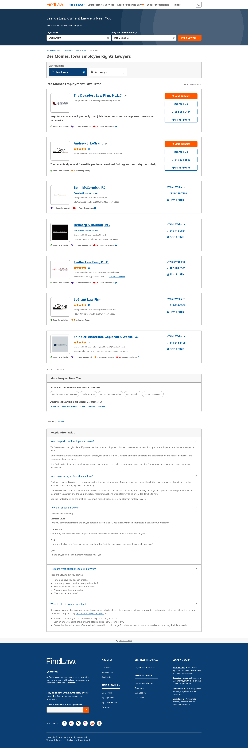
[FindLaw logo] (56, 5)
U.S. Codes (139, 697)
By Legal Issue (108, 697)
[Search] (199, 4)
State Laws (139, 688)
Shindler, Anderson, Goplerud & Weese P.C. (106, 337)
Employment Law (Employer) (64, 394)
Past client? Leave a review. (86, 193)
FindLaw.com (179, 667)
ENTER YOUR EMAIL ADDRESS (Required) (65, 704)
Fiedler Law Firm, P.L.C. (91, 262)
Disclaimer (71, 740)
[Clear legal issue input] (108, 38)
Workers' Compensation (110, 394)
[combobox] (79, 38)
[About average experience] (116, 126)
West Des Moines (69, 406)
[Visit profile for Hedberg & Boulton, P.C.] (60, 232)
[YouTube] (71, 723)
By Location (107, 693)
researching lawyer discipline (90, 613)
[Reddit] (92, 723)
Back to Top (125, 640)
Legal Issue (52, 32)
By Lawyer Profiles (110, 702)
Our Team (106, 667)
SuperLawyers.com (181, 678)
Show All (50, 421)
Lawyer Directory (53, 50)
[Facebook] (64, 723)
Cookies (83, 740)
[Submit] (86, 710)
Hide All (61, 421)
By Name (106, 707)
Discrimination (132, 394)
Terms (49, 740)
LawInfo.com (178, 699)
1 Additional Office (117, 276)
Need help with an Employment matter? (72, 441)
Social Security (88, 394)
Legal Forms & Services (145, 667)
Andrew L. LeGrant (88, 143)
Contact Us (106, 677)
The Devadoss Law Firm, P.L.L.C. (98, 95)
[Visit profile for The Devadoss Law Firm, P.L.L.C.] (60, 102)
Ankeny (91, 406)
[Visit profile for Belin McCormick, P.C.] (60, 195)
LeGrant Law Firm (87, 299)
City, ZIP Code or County (124, 32)
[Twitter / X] (78, 723)
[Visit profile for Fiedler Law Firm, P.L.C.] (60, 269)
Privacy (59, 740)
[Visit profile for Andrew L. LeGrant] (60, 150)
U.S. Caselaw (140, 693)
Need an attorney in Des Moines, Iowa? (72, 476)
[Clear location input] (174, 38)
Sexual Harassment (153, 394)
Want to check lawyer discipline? (68, 604)
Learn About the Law (144, 683)
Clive (82, 406)
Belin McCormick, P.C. (90, 187)
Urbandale (54, 406)
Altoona (101, 406)
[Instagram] (85, 723)
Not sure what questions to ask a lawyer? (73, 568)
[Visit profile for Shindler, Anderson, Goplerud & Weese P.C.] (60, 344)
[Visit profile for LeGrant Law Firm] (60, 306)
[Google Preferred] (99, 723)
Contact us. (72, 683)
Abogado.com (179, 688)
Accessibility (107, 672)
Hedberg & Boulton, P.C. (92, 225)
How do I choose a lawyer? (65, 507)
